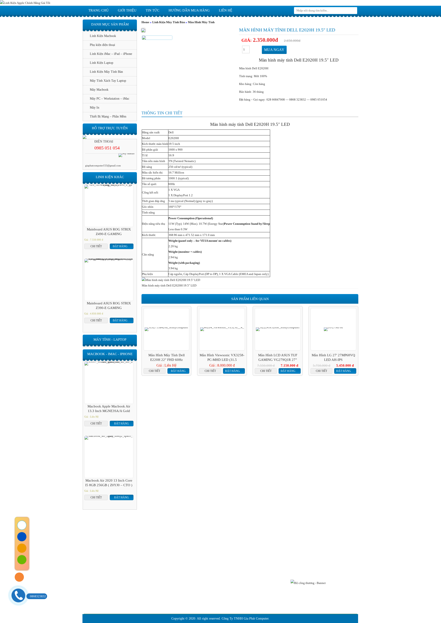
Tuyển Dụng (312, 535)
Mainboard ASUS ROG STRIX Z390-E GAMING (109, 305)
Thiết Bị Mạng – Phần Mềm (108, 116)
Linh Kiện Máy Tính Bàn (168, 22)
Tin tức (152, 10)
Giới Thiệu (159, 535)
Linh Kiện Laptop (101, 63)
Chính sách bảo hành (149, 569)
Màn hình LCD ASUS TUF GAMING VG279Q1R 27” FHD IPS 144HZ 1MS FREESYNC (277, 357)
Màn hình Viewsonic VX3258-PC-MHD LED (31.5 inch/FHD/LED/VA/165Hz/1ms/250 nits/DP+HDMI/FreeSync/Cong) (222, 357)
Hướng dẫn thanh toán (150, 596)
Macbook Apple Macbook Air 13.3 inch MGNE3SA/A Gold (109, 408)
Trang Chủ (128, 535)
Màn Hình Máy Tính (201, 22)
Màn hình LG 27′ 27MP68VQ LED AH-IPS (333, 357)
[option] (157, 37)
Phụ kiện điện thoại (102, 45)
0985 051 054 (107, 147)
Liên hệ (225, 10)
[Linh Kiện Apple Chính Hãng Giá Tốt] (25, 2)
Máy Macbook (99, 89)
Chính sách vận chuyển (150, 589)
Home (145, 22)
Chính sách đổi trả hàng (151, 576)
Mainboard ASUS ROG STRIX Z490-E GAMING (109, 231)
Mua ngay (274, 50)
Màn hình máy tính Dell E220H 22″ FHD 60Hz (166, 357)
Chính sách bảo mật (148, 582)
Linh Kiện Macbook (103, 36)
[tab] (161, 113)
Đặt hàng (178, 371)
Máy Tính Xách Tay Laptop (108, 80)
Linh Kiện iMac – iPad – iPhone (111, 54)
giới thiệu (127, 10)
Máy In (94, 107)
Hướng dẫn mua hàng (189, 10)
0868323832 (38, 596)
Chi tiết (154, 371)
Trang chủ (98, 10)
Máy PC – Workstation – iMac (109, 98)
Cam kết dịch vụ (196, 535)
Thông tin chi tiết (161, 113)
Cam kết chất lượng (243, 535)
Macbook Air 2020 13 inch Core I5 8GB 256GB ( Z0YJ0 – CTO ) (108, 483)
